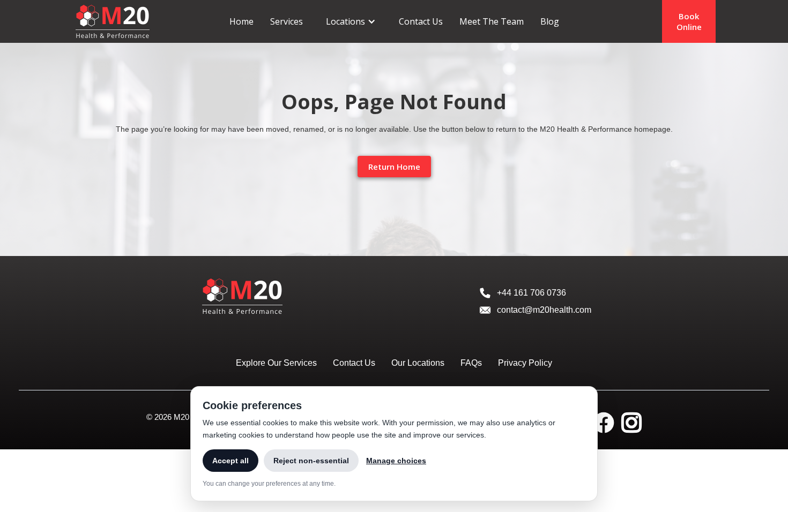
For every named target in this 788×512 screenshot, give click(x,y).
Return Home (394, 166)
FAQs (471, 362)
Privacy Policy (525, 362)
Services (286, 21)
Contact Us (421, 21)
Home (241, 21)
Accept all (230, 460)
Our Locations (417, 362)
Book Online (689, 21)
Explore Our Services (276, 362)
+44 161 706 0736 (531, 292)
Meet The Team (491, 21)
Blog (549, 21)
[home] (112, 21)
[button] (350, 21)
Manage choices (396, 460)
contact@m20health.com (544, 309)
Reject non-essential (311, 460)
